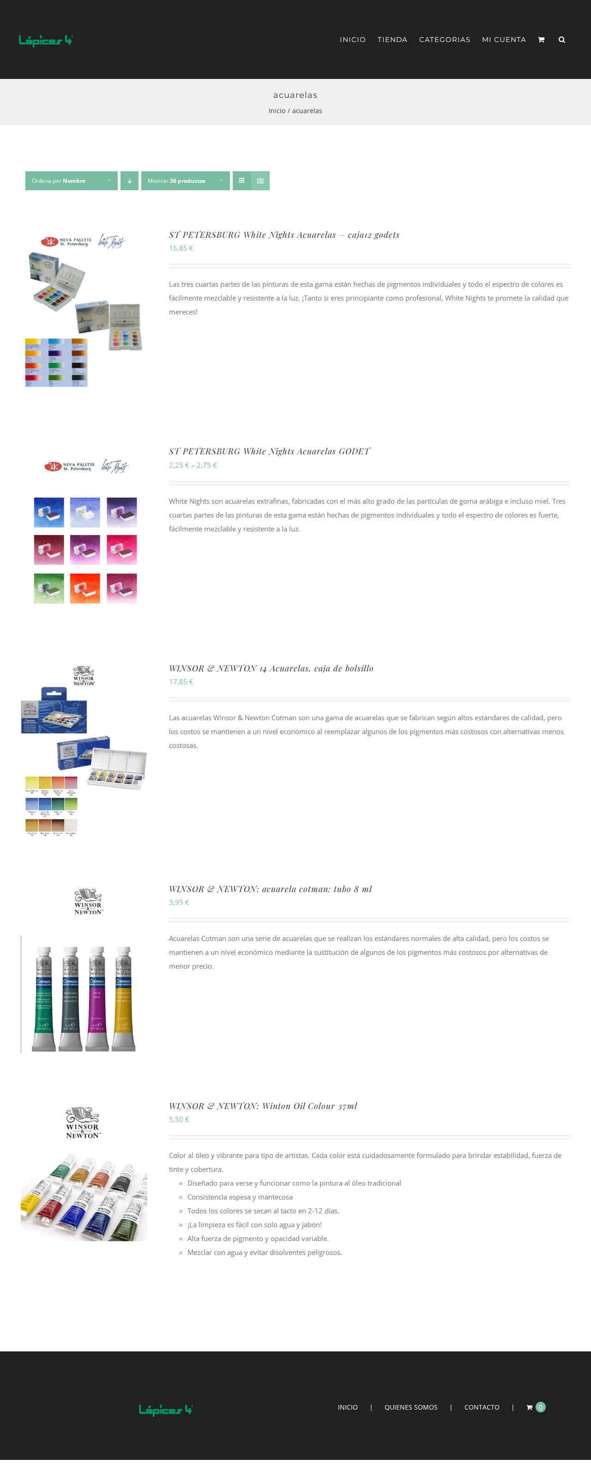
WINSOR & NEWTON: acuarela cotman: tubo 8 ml (270, 888)
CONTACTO (482, 1407)
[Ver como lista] (260, 181)
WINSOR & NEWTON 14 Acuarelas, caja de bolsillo (271, 668)
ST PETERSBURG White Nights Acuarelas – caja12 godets (284, 234)
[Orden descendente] (130, 180)
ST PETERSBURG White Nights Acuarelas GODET (269, 451)
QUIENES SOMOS (411, 1407)
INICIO (348, 1407)
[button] (562, 39)
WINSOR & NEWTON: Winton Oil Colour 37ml (263, 1105)
